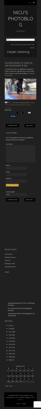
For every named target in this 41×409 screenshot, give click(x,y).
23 (16, 379)
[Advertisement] (18, 232)
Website (8, 178)
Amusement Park (10, 267)
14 (8, 376)
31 (20, 381)
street (28, 44)
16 (16, 376)
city (21, 44)
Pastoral (7, 260)
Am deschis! (8, 254)
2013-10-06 (10, 63)
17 (20, 376)
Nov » (11, 386)
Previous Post (13, 125)
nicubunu (17, 63)
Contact (24, 403)
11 (24, 373)
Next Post (29, 125)
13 (32, 373)
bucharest (17, 44)
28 (8, 381)
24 (20, 379)
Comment (10, 144)
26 (28, 379)
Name (8, 165)
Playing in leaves (10, 257)
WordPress (16, 397)
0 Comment (18, 65)
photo (24, 44)
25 (24, 379)
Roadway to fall (10, 263)
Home (12, 44)
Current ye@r (11, 192)
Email (7, 172)
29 (12, 381)
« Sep (6, 386)
